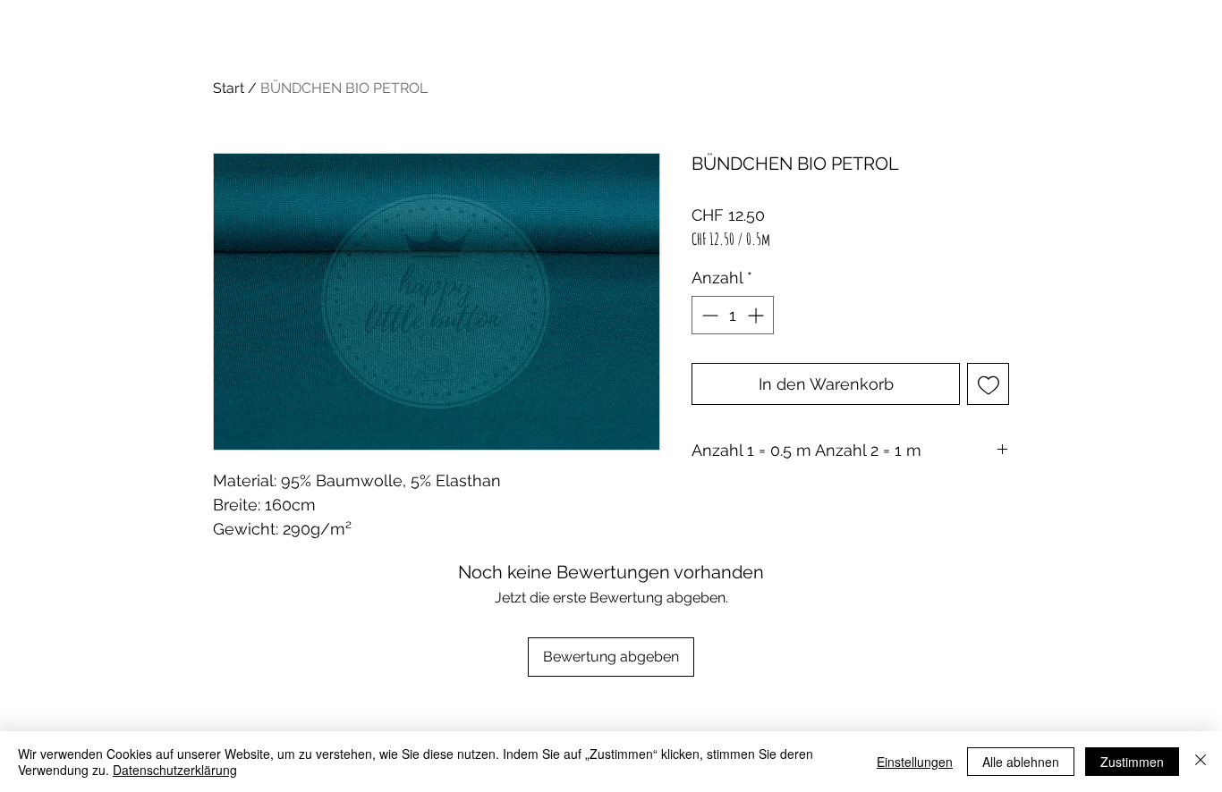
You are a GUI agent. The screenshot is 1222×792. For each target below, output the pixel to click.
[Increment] (757, 315)
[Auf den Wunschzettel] (988, 384)
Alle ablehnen (1020, 762)
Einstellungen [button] (915, 762)
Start (228, 88)
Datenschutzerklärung (175, 770)
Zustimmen (1132, 762)
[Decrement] (708, 315)
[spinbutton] (732, 315)
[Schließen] (1200, 762)
